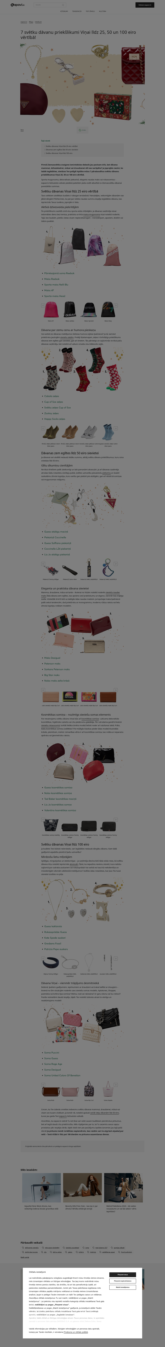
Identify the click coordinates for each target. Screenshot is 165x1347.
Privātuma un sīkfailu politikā (76, 1332)
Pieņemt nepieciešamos (122, 1281)
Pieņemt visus (123, 1274)
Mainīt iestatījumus (122, 1287)
